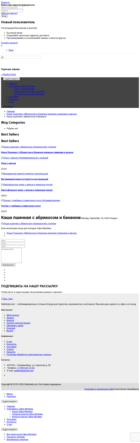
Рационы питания (16, 437)
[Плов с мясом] (24, 158)
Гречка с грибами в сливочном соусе (21, 206)
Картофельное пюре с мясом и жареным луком (26, 190)
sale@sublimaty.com (24, 370)
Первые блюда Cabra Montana (27, 414)
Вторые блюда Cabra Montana (27, 416)
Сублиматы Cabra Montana (20, 409)
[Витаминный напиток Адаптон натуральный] (24, 173)
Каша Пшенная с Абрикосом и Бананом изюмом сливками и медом (42, 114)
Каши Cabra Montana (22, 411)
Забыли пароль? (9, 13)
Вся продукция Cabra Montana (21, 434)
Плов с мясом (8, 163)
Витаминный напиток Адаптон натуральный (24, 179)
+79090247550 (8, 74)
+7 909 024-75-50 (26, 368)
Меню (10, 394)
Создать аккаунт (9, 43)
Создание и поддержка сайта (99, 389)
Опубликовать (8, 265)
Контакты (12, 422)
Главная (11, 111)
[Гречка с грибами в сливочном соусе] (30, 200)
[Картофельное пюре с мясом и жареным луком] (26, 184)
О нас (9, 424)
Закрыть (5, 2)
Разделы (11, 396)
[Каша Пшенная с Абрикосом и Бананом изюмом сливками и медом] (28, 147)
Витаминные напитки (17, 439)
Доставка (11, 419)
